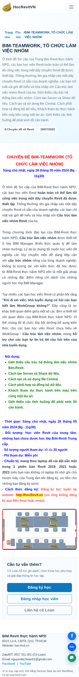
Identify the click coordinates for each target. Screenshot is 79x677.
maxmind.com (18, 674)
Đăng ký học (39, 587)
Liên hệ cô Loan (39, 610)
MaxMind (67, 671)
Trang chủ (9, 35)
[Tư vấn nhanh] (72, 657)
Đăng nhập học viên (39, 599)
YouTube (25, 663)
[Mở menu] (71, 7)
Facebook (8, 663)
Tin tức (18, 35)
